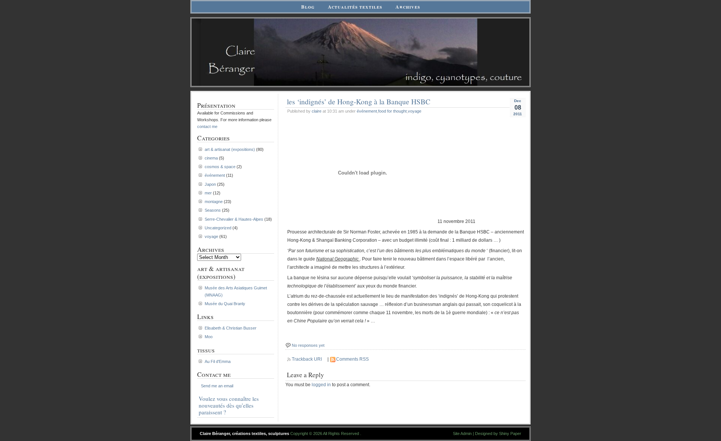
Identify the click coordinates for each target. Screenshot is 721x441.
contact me (207, 126)
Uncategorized (218, 228)
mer (208, 193)
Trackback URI (307, 359)
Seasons (213, 210)
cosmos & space (220, 166)
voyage (414, 111)
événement (367, 111)
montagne (214, 201)
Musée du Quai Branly (225, 303)
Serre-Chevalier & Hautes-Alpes (234, 219)
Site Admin (462, 433)
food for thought (392, 111)
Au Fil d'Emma (218, 361)
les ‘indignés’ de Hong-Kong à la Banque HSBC (358, 101)
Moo (209, 336)
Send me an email (217, 386)
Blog (308, 7)
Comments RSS (352, 359)
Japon (210, 184)
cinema (211, 158)
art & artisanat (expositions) (230, 149)
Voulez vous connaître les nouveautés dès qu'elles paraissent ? (229, 405)
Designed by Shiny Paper (498, 433)
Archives (407, 7)
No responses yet (308, 345)
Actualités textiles (355, 7)
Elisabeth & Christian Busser (230, 328)
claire (316, 111)
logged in (321, 384)
